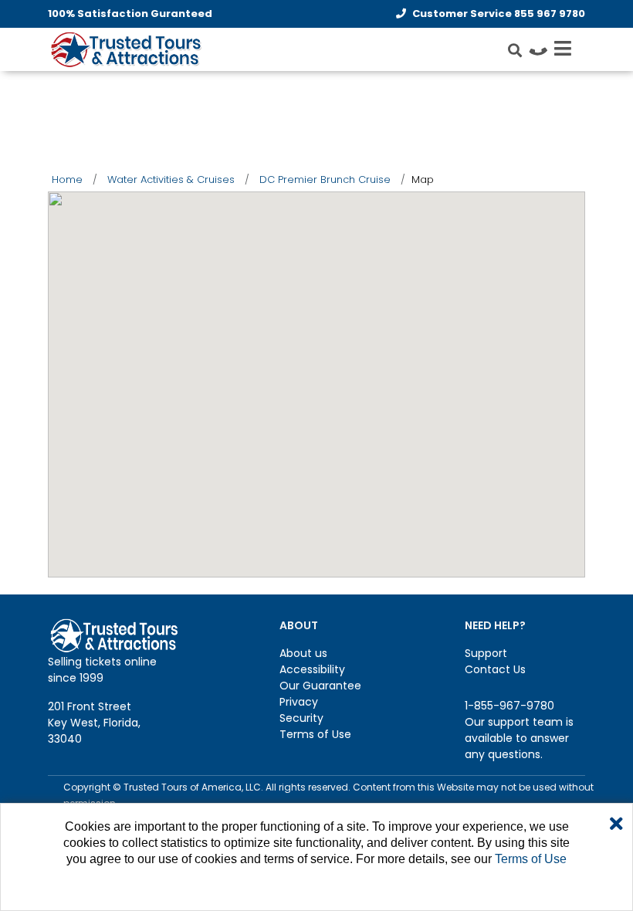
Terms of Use (315, 734)
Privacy (298, 701)
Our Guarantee (320, 685)
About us (303, 653)
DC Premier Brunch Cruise (325, 179)
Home (67, 179)
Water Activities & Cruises (171, 179)
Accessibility (312, 669)
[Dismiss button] (616, 824)
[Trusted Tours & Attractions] (125, 51)
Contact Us (495, 669)
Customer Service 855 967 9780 (498, 13)
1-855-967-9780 (509, 705)
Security (301, 718)
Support (486, 653)
